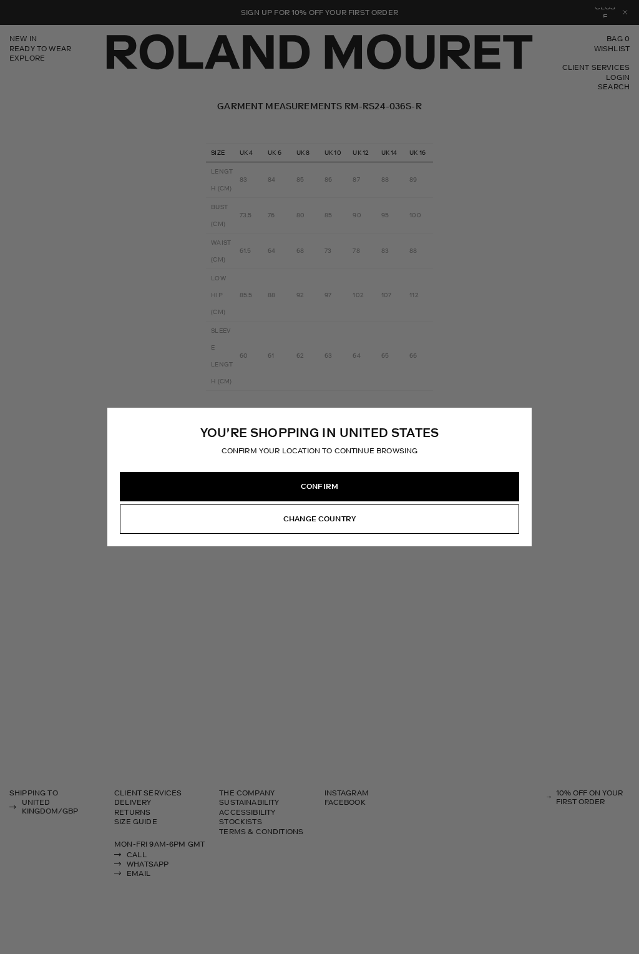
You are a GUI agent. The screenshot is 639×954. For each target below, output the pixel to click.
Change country (319, 518)
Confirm (319, 486)
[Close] (522, 418)
